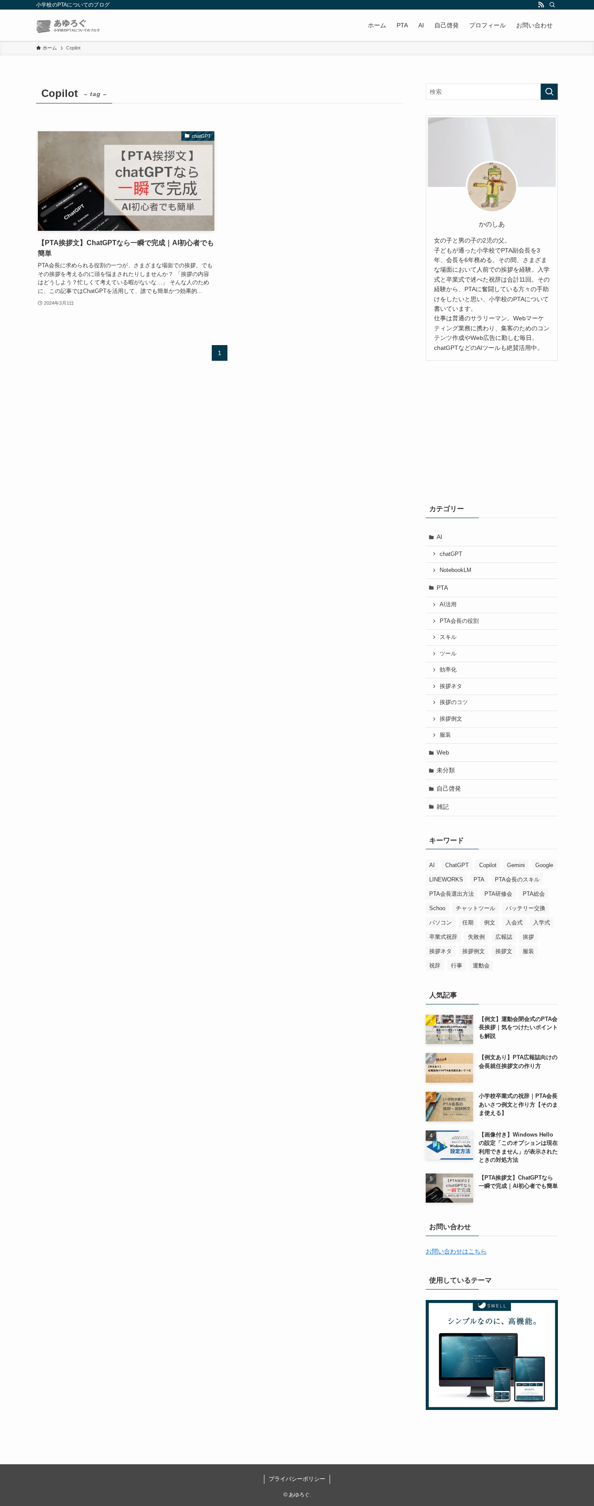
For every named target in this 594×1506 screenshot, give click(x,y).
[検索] (552, 5)
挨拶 (528, 937)
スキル (448, 637)
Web (443, 752)
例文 (489, 922)
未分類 (446, 770)
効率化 (448, 670)
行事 (456, 965)
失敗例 (476, 937)
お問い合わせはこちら (456, 1251)
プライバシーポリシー (297, 1479)
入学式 (541, 922)
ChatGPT (457, 865)
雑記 (443, 806)
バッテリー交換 (525, 908)
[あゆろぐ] (68, 25)
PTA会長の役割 (459, 621)
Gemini (516, 865)
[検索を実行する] (549, 91)
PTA (442, 587)
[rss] (541, 5)
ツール (448, 654)
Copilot (488, 865)
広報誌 (503, 937)
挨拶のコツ (454, 702)
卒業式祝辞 (443, 937)
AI (439, 536)
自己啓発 (449, 788)
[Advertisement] (492, 430)
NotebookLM (455, 570)
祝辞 (434, 965)
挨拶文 (503, 951)
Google (544, 865)
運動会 (481, 965)
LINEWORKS (446, 879)
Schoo (437, 908)
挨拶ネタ (451, 686)
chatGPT (451, 554)
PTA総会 (534, 894)
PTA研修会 (498, 894)
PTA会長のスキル (517, 879)
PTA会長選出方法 (451, 894)
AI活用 (448, 605)
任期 (468, 922)
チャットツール (475, 908)
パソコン (440, 922)
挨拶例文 (451, 719)
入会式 (514, 922)
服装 (445, 735)
